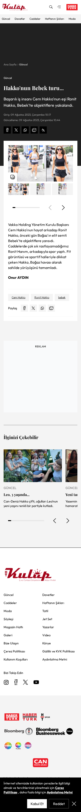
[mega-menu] (59, 7)
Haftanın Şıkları (54, 18)
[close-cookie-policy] (74, 804)
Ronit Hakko (41, 297)
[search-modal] (51, 7)
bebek (61, 297)
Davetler (20, 18)
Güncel (6, 18)
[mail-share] (34, 130)
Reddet (59, 803)
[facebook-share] (7, 130)
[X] (25, 682)
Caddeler (34, 18)
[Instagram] (6, 682)
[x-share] (16, 130)
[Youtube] (36, 682)
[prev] (55, 520)
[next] (63, 207)
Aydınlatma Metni (60, 792)
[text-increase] (43, 130)
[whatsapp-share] (25, 130)
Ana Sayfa (10, 64)
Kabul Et (37, 803)
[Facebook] (15, 682)
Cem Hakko (18, 297)
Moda (72, 18)
